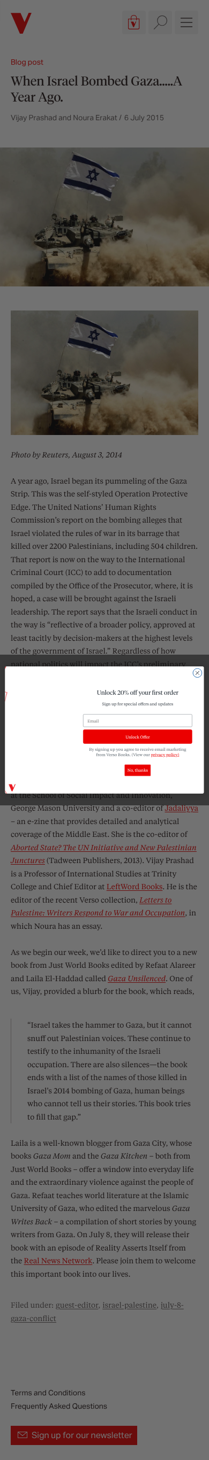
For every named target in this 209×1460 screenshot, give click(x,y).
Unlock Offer (137, 737)
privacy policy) (165, 754)
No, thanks (138, 770)
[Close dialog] (197, 673)
